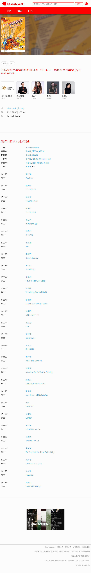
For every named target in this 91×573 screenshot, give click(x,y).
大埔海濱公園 (31, 223)
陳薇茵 (28, 219)
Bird (27, 246)
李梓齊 (28, 254)
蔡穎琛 (28, 368)
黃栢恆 (35, 158)
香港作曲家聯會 (7, 73)
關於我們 (60, 547)
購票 (19, 10)
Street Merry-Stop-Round (37, 303)
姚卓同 (28, 311)
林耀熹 (28, 471)
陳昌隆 (28, 158)
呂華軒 (28, 208)
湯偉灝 (46, 162)
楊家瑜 (28, 448)
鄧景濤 (28, 299)
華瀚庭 (28, 482)
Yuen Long (30, 269)
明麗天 (28, 379)
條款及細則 (86, 547)
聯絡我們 (68, 547)
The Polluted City (33, 486)
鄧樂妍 (28, 166)
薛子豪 (48, 158)
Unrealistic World (33, 429)
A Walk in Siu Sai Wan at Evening (39, 372)
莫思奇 (35, 151)
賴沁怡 (28, 185)
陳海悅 (28, 265)
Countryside (31, 189)
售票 (30, 10)
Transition (30, 474)
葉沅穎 (28, 242)
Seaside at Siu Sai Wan (35, 383)
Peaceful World (32, 440)
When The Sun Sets (34, 360)
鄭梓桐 (28, 356)
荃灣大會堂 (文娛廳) (15, 108)
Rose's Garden (32, 257)
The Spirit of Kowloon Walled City (40, 452)
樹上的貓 (29, 235)
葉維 (27, 402)
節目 (9, 10)
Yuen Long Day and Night (36, 292)
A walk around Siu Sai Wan (37, 394)
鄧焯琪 (28, 174)
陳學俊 (28, 162)
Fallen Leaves (31, 200)
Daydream (30, 337)
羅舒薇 (28, 425)
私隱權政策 (76, 547)
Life (27, 326)
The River (30, 406)
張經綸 (28, 155)
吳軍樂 (28, 436)
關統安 (49, 96)
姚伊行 (28, 459)
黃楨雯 (28, 345)
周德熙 (28, 151)
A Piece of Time (32, 315)
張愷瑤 (28, 276)
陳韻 (34, 162)
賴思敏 (28, 231)
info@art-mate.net (80, 560)
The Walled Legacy (34, 463)
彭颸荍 (28, 288)
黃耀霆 (28, 391)
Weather (29, 177)
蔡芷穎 (42, 158)
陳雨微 (28, 413)
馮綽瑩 (28, 196)
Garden (29, 417)
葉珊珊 (28, 334)
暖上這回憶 (30, 349)
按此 (88, 556)
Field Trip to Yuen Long (35, 280)
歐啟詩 (34, 96)
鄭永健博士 (20, 96)
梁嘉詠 (64, 96)
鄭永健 (42, 151)
